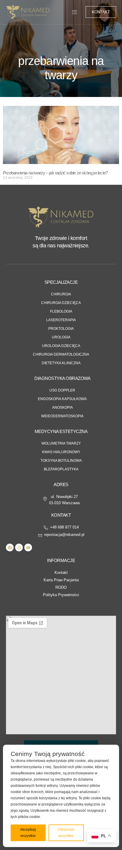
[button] (75, 12)
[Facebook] (10, 547)
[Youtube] (28, 547)
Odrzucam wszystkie (66, 832)
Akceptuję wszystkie (28, 832)
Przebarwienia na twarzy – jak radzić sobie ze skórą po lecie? (55, 172)
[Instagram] (19, 547)
